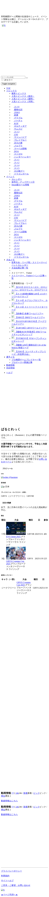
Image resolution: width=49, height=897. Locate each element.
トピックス (11, 91)
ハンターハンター (22, 157)
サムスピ (18, 129)
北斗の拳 (18, 143)
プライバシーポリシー (11, 871)
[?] (13, 793)
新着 (25, 793)
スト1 (16, 160)
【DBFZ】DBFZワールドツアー (30, 317)
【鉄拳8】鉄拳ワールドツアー (29, 313)
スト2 (16, 162)
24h (17, 793)
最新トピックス (18, 93)
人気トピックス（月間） (22, 101)
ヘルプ (9, 372)
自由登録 (10, 368)
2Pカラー (8, 80)
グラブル (18, 118)
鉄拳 (16, 115)
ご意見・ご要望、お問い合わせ (15, 885)
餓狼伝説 (18, 109)
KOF (16, 123)
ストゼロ (18, 154)
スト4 (16, 165)
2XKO (17, 112)
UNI (16, 135)
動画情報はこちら (9, 801)
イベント (10, 176)
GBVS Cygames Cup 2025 (15, 562)
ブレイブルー (20, 140)
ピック (36, 793)
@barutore (13, 477)
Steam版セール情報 (20, 185)
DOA (16, 151)
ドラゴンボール (21, 174)
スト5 (16, 168)
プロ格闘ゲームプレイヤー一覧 (26, 360)
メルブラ (18, 146)
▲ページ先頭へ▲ (9, 894)
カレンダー (16, 179)
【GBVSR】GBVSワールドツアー (31, 328)
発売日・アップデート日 (22, 182)
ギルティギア (20, 126)
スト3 (16, 132)
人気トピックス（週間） (22, 99)
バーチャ (18, 121)
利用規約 (5, 876)
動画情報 (10, 365)
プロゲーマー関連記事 (21, 362)
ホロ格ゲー (19, 171)
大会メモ (10, 260)
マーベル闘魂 (20, 148)
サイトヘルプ (7, 880)
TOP (8, 88)
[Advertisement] (24, 52)
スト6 (16, 107)
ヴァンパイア (20, 137)
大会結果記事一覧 (19, 268)
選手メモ (10, 357)
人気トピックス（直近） (22, 96)
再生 (3, 796)
